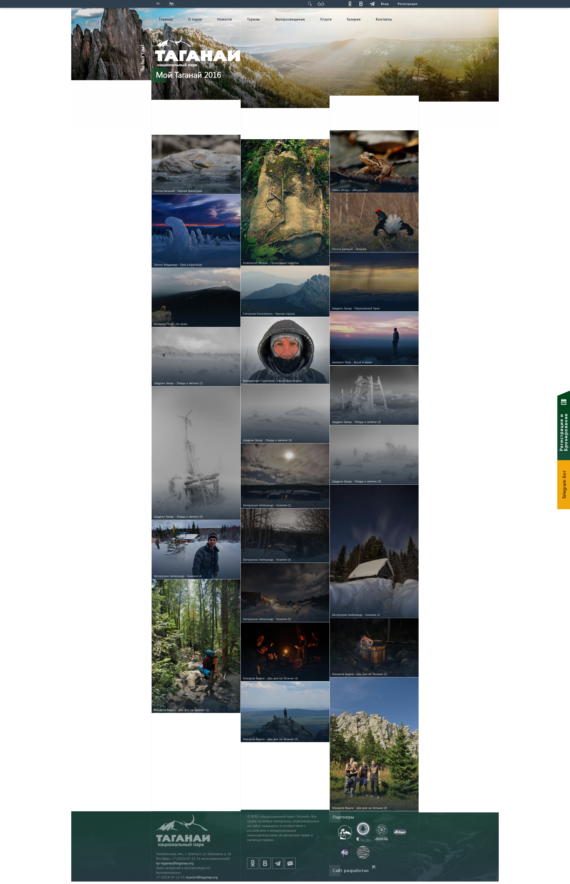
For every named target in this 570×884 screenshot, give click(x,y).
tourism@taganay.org (202, 877)
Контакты (384, 19)
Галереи (354, 19)
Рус (171, 3)
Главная (166, 19)
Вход (385, 4)
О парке (195, 19)
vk (360, 3)
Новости (224, 19)
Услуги (326, 19)
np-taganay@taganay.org (174, 863)
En (158, 3)
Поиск (309, 3)
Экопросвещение (290, 19)
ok (349, 3)
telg (372, 3)
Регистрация (407, 4)
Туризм (253, 19)
